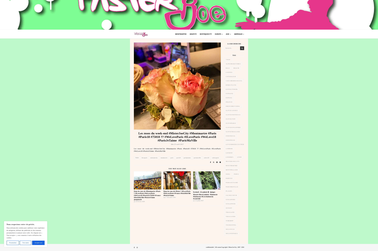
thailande (231, 216)
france (229, 102)
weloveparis (215, 157)
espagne (229, 93)
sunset (229, 208)
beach (236, 68)
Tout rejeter (25, 243)
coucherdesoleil (234, 81)
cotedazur (231, 76)
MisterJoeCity (206, 34)
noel (228, 174)
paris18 (178, 157)
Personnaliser (13, 243)
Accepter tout (38, 243)
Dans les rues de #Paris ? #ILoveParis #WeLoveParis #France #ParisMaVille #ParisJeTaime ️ (177, 193)
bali (228, 68)
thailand (230, 212)
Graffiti (193, 34)
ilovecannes (232, 110)
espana (229, 98)
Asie (227, 34)
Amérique (238, 34)
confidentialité (210, 247)
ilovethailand (233, 131)
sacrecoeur (231, 195)
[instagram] (137, 247)
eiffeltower (232, 89)
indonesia (230, 136)
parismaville (197, 157)
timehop (229, 221)
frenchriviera (233, 106)
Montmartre (181, 34)
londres (230, 157)
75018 (137, 157)
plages (229, 191)
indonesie (230, 140)
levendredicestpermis (236, 144)
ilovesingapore (233, 127)
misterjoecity (154, 157)
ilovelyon (231, 119)
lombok (229, 148)
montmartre (164, 157)
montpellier (232, 170)
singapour (231, 204)
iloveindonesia (233, 114)
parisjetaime (187, 157)
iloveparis (144, 157)
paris (171, 157)
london (229, 153)
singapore (230, 199)
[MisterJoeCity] (189, 15)
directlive (231, 85)
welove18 (206, 157)
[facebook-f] (134, 247)
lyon (239, 157)
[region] (25, 234)
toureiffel (231, 225)
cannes (229, 72)
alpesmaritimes (233, 64)
